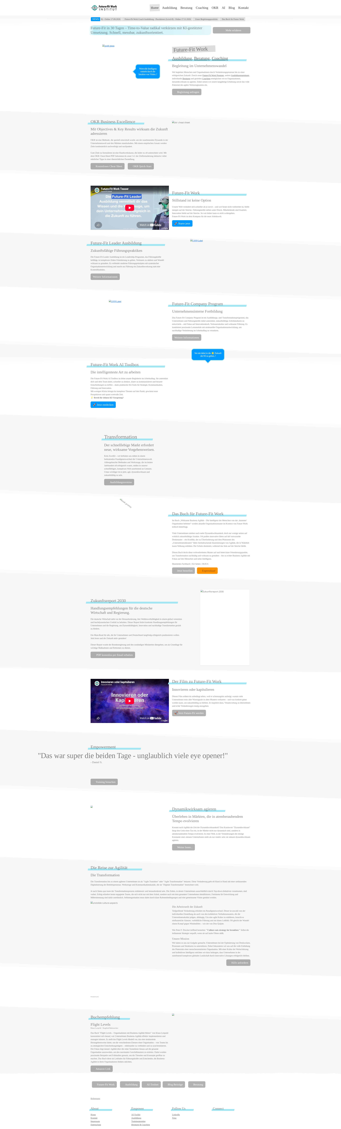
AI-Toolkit (135, 1115)
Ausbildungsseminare (240, 75)
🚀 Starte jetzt (182, 223)
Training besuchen (105, 781)
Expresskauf (208, 570)
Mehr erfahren (233, 30)
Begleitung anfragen (188, 92)
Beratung (186, 7)
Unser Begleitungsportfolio (177, 19)
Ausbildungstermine (120, 482)
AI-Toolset (153, 1084)
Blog (232, 7)
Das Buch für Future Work (204, 19)
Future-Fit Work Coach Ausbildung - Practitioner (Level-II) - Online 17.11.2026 (129, 19)
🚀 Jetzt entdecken (103, 404)
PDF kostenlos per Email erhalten (114, 654)
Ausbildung (169, 7)
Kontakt (243, 7)
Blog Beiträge (175, 1084)
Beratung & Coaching (140, 1125)
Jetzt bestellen (185, 570)
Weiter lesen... (185, 847)
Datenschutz (96, 1125)
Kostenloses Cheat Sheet (109, 166)
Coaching (202, 7)
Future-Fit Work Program (213, 75)
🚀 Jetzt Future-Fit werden (189, 713)
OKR (215, 7)
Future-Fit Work (106, 1084)
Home (155, 8)
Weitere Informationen (105, 276)
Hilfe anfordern (239, 962)
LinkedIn (176, 1115)
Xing (174, 1118)
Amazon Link (103, 1068)
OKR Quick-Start (142, 166)
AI (223, 7)
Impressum (95, 1121)
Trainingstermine (138, 1121)
